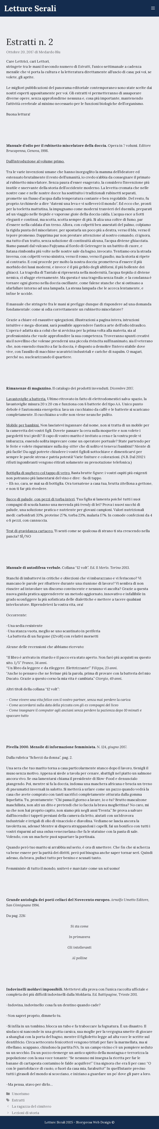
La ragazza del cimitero (31, 1106)
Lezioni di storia (25, 1113)
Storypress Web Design (93, 1122)
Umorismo (20, 1093)
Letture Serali (30, 8)
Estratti (18, 1100)
